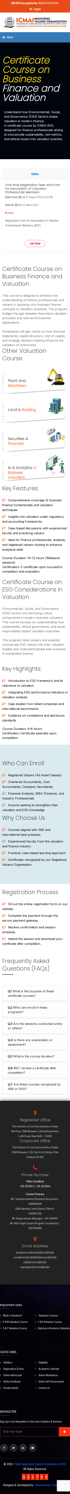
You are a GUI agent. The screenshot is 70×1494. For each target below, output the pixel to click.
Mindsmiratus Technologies (51, 1485)
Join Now (35, 243)
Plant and (17, 383)
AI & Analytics (22, 472)
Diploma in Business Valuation (54, 1328)
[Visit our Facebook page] (4, 1448)
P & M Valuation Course (15, 1321)
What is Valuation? (12, 1315)
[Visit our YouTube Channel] (32, 1448)
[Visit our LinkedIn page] (23, 1448)
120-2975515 (27, 1186)
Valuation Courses (48, 1315)
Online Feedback (12, 1381)
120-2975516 (43, 1186)
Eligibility (43, 1362)
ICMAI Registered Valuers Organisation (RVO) (39, 1464)
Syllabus (7, 1362)
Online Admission (12, 1375)
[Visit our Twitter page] (13, 1448)
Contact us (44, 1387)
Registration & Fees (13, 1368)
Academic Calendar (48, 1368)
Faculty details (10, 1387)
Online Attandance (48, 1375)
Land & (22, 409)
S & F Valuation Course (15, 1328)
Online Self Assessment (51, 1381)
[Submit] (64, 1431)
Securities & (18, 441)
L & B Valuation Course (50, 1321)
